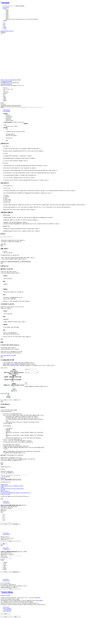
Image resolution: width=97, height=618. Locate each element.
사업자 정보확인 (39, 600)
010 (1, 512)
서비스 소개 (6, 607)
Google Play (3, 494)
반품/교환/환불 (6, 111)
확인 (5, 244)
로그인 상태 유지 (6, 476)
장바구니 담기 (3, 261)
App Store (8, 494)
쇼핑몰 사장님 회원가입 (13, 479)
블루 (4, 97)
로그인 (2, 479)
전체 (7, 9)
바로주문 (3, 31)
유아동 (4, 27)
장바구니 (12, 31)
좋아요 (2, 107)
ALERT (5, 8)
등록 (15, 399)
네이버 (2, 559)
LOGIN (5, 20)
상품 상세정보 (6, 109)
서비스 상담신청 (7, 611)
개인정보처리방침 (7, 609)
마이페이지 (3, 32)
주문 (7, 11)
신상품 (4, 28)
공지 (7, 13)
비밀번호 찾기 (6, 502)
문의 (7, 14)
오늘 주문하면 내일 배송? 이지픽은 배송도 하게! (11, 105)
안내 (7, 16)
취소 (2, 244)
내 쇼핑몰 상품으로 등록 (6, 84)
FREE (5, 100)
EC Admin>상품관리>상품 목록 (17, 364)
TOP (2, 464)
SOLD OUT (23, 107)
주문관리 (7, 31)
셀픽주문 (13, 261)
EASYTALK (6, 7)
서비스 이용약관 (7, 608)
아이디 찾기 (6, 501)
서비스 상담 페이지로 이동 (7, 355)
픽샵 (16, 79)
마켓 (4, 23)
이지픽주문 (25, 261)
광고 (7, 17)
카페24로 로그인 (12, 488)
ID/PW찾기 (3, 478)
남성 (4, 25)
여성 (4, 24)
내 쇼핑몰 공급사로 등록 (6, 81)
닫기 (5, 524)
